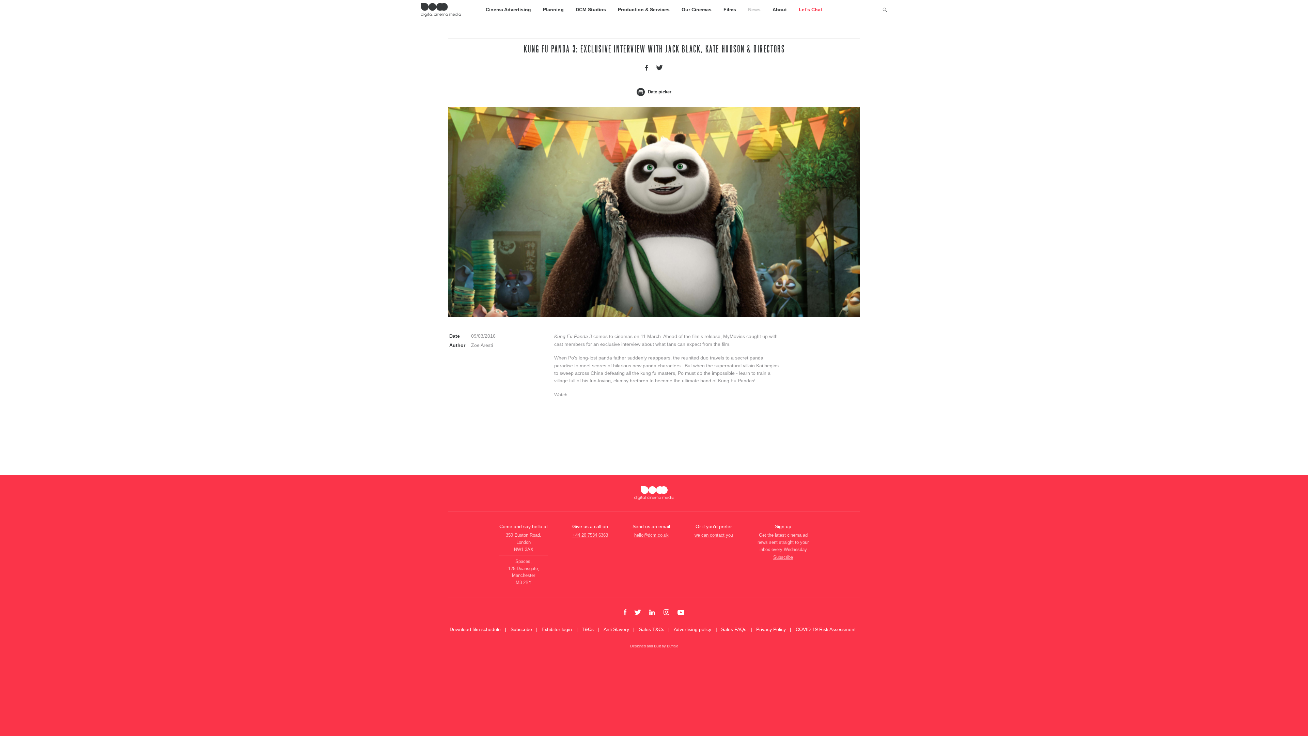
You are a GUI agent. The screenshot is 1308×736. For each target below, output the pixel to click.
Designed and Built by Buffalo (654, 646)
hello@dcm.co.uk (651, 535)
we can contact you (714, 535)
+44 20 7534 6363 (590, 535)
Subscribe (783, 557)
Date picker (659, 92)
